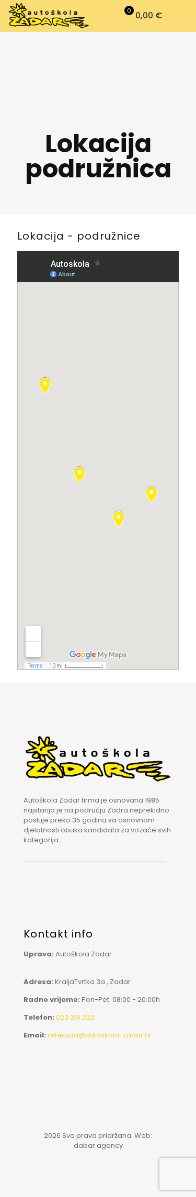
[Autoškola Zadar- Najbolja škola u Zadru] (49, 16)
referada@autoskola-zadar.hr (100, 1035)
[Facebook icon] (98, 1160)
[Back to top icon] (98, 1114)
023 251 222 (75, 1017)
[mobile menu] (182, 16)
